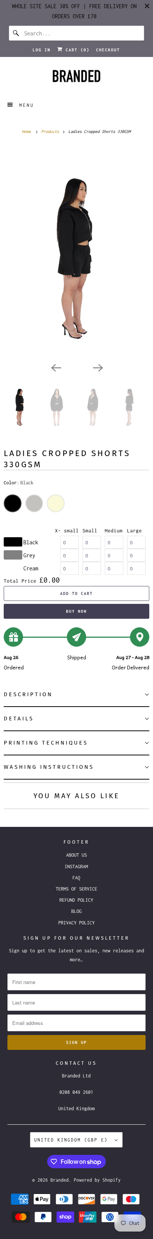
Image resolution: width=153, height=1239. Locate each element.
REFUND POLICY (76, 900)
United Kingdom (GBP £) (72, 1139)
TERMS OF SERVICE (76, 889)
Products (51, 131)
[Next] (97, 367)
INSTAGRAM (76, 866)
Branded (60, 1180)
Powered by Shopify (97, 1180)
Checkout (108, 50)
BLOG (76, 911)
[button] (76, 695)
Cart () (76, 50)
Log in (42, 50)
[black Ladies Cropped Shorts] (76, 252)
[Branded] (76, 78)
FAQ (76, 877)
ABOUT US (76, 855)
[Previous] (56, 367)
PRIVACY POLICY (76, 923)
